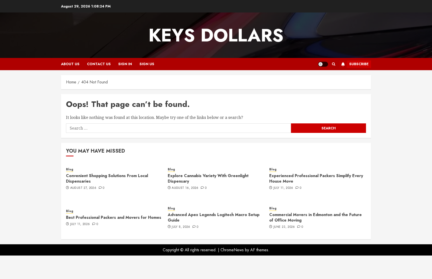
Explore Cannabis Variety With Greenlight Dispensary (208, 178)
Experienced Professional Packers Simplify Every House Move (316, 178)
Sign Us (147, 63)
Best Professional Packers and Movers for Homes (113, 217)
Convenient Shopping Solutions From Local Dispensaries (107, 178)
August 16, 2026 (185, 188)
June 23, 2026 (284, 227)
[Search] (333, 64)
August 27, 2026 (83, 188)
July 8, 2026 (181, 227)
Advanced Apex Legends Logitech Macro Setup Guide (214, 217)
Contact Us (99, 63)
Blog (69, 169)
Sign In (125, 63)
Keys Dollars (216, 35)
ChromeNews (232, 250)
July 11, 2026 (283, 188)
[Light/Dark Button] (323, 64)
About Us (70, 63)
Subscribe (358, 63)
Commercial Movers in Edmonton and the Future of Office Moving (315, 217)
